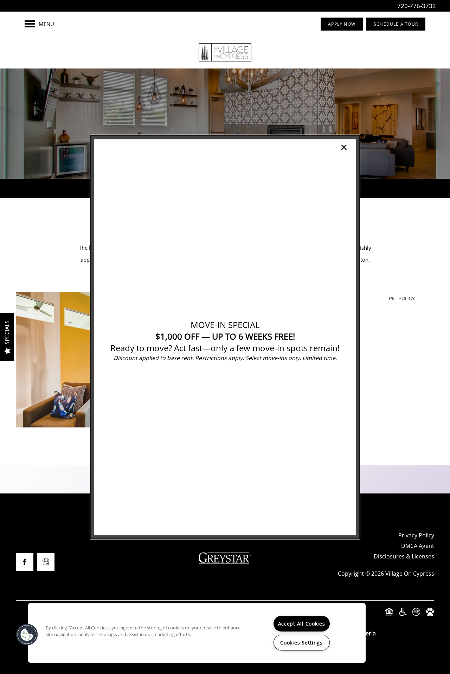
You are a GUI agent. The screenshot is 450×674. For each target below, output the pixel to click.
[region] (197, 633)
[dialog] (225, 337)
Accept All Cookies (301, 623)
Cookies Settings (301, 642)
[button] (27, 634)
